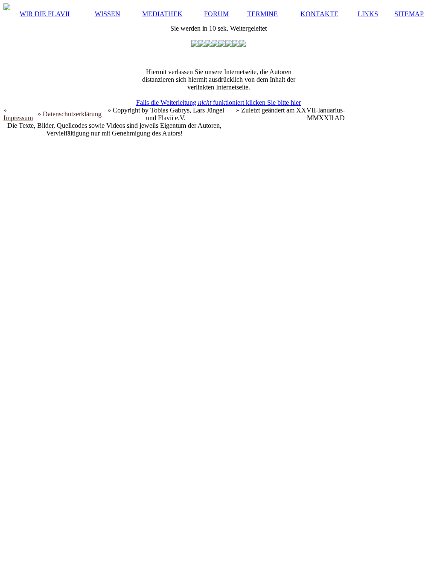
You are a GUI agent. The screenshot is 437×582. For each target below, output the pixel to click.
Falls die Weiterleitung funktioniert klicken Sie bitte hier (218, 102)
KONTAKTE (319, 13)
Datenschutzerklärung (72, 114)
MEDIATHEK (162, 13)
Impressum (18, 117)
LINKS (368, 13)
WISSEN (107, 13)
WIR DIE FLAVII (45, 13)
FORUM (216, 13)
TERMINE (262, 13)
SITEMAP (409, 13)
